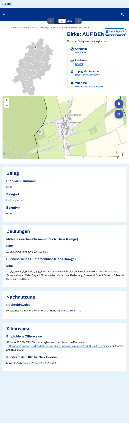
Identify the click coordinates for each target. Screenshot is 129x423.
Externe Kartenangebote (89, 86)
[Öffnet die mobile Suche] (122, 15)
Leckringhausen (15, 200)
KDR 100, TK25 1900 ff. (88, 75)
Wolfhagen (81, 52)
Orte (7, 27)
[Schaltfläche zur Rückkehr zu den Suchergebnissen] (4, 14)
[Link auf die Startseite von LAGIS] (18, 4)
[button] (125, 4)
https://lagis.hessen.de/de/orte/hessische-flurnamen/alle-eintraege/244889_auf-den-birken (58, 346)
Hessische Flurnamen (23, 27)
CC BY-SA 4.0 (73, 310)
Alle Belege (43, 27)
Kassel (79, 64)
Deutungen (115, 31)
